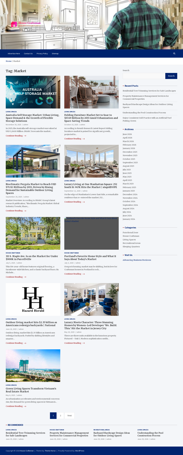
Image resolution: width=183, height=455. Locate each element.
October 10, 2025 (71, 124)
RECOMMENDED (15, 424)
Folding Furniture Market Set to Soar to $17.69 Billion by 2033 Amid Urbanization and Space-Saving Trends (91, 118)
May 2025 (127, 177)
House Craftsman (13, 253)
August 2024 (128, 208)
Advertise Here (14, 53)
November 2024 (130, 198)
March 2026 (128, 141)
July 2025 (127, 169)
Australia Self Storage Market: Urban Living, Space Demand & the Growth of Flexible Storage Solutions (32, 118)
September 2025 (130, 162)
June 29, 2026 (11, 439)
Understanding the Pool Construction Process (144, 112)
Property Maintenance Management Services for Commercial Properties (69, 434)
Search (126, 70)
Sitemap (55, 53)
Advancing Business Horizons (137, 260)
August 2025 (128, 166)
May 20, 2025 (69, 332)
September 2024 (130, 205)
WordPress (79, 451)
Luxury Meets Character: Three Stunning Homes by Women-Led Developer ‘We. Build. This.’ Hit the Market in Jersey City (90, 325)
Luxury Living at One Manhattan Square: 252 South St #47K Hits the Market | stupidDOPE (90, 186)
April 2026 (127, 138)
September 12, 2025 (72, 191)
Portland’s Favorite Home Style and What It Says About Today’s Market (90, 258)
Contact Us (28, 53)
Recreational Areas (131, 243)
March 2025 (128, 184)
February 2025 (129, 187)
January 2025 (129, 191)
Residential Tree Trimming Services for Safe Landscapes (149, 91)
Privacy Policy (42, 53)
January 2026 (129, 148)
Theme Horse (50, 451)
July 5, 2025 (10, 263)
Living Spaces (11, 112)
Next (69, 415)
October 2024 (129, 201)
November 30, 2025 (13, 124)
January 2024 (129, 219)
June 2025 (127, 173)
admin (25, 124)
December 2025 (130, 152)
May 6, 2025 (10, 395)
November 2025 (130, 155)
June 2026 (127, 134)
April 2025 (127, 180)
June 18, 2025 (11, 329)
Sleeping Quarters (131, 246)
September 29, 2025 (14, 197)
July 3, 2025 (69, 263)
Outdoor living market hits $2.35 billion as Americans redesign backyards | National (31, 324)
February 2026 (129, 145)
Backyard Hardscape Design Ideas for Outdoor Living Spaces (112, 434)
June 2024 (127, 215)
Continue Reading (14, 136)
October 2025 (129, 159)
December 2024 (130, 194)
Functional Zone (130, 232)
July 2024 (127, 212)
